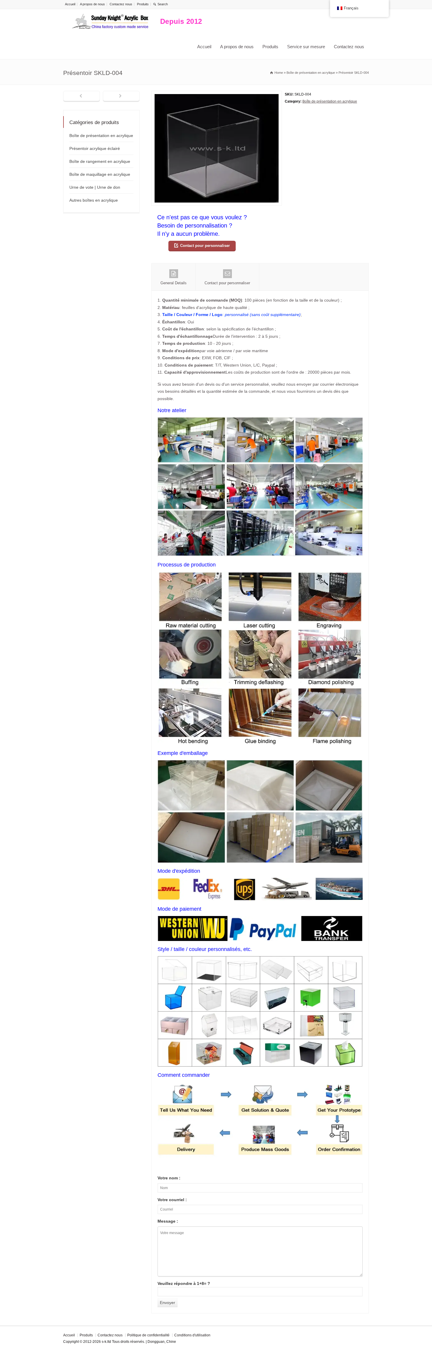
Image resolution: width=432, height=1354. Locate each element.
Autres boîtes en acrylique (93, 200)
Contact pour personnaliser (205, 245)
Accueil (70, 4)
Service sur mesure (306, 46)
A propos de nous (92, 4)
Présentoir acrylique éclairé (94, 148)
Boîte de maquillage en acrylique (99, 174)
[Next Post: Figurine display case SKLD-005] (121, 96)
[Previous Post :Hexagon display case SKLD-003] (81, 96)
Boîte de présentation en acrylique (329, 101)
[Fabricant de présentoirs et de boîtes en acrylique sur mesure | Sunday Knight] (110, 21)
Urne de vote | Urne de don (94, 187)
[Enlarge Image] (216, 94)
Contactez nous (121, 4)
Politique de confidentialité (148, 1335)
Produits (143, 4)
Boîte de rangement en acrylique (99, 161)
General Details (173, 283)
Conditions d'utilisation (192, 1335)
